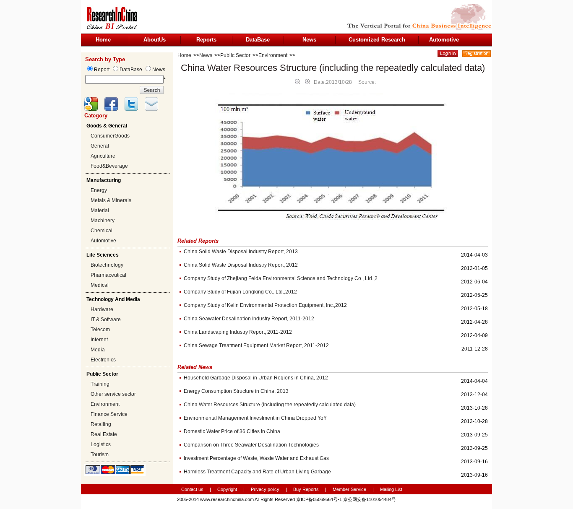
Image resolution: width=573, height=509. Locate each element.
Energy (99, 190)
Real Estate (104, 434)
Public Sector (235, 55)
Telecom (100, 329)
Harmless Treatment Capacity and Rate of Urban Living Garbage (257, 472)
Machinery (103, 220)
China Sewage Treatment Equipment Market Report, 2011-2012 (256, 345)
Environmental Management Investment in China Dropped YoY (255, 418)
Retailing (101, 424)
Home (103, 39)
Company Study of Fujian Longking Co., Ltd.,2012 (240, 292)
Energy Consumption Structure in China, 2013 (236, 391)
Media (98, 350)
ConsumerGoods (110, 136)
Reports (206, 39)
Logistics (101, 444)
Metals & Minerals (111, 200)
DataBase (258, 39)
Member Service (349, 489)
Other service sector (113, 394)
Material (100, 210)
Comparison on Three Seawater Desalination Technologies (251, 445)
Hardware (102, 309)
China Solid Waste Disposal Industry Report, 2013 (241, 251)
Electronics (103, 360)
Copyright (227, 489)
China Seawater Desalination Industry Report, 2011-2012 (249, 319)
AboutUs (154, 39)
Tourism (100, 454)
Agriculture (103, 156)
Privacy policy (266, 489)
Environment (105, 404)
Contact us (192, 489)
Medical (100, 285)
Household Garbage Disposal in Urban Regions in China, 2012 (256, 378)
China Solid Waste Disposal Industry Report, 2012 (241, 265)
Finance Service (109, 414)
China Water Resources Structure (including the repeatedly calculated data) (270, 405)
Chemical (101, 231)
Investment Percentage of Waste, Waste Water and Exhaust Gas (256, 458)
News (309, 39)
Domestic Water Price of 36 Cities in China (232, 431)
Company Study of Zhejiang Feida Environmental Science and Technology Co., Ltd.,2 (281, 278)
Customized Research (377, 39)
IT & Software (106, 319)
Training (100, 384)
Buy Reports (306, 489)
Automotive (444, 39)
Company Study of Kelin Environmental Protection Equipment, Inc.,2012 (265, 305)
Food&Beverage (109, 166)
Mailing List (391, 489)
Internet (99, 340)
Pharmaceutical (108, 275)
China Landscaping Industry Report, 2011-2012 (238, 332)
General (100, 146)
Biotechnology (107, 265)
